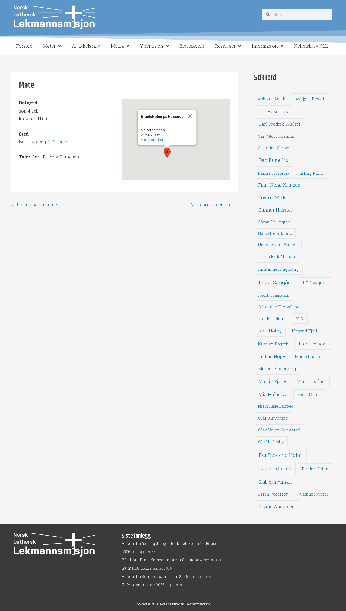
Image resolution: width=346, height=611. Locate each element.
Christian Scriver (274, 147)
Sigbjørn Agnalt (275, 482)
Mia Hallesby (272, 394)
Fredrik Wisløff (274, 197)
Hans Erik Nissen (276, 256)
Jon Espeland (272, 318)
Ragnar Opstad (275, 468)
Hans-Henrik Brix (275, 233)
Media (117, 46)
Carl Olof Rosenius (276, 136)
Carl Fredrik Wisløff (279, 124)
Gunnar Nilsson (275, 210)
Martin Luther (310, 381)
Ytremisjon (151, 46)
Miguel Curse (309, 394)
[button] (167, 153)
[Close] (190, 116)
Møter (49, 46)
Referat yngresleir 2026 (143, 584)
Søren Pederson (273, 494)
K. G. (300, 318)
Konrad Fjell (304, 330)
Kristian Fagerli (273, 343)
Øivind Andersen (276, 506)
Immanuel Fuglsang (278, 269)
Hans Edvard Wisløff (278, 244)
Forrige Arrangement (36, 205)
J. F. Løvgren (314, 282)
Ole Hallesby (271, 441)
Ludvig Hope (271, 356)
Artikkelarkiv (86, 46)
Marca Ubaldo (308, 356)
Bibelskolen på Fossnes (43, 141)
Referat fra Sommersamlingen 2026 (155, 576)
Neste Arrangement (214, 205)
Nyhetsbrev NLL (311, 46)
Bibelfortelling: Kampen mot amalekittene (160, 559)
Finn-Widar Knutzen (279, 185)
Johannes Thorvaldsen (280, 306)
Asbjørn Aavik (271, 98)
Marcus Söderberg (277, 368)
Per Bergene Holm (280, 454)
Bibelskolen (191, 46)
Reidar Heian (315, 468)
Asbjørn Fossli (309, 98)
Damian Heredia (273, 173)
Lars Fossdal (313, 344)
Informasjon (265, 46)
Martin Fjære (272, 381)
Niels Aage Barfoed (276, 406)
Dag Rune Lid (273, 160)
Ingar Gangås (275, 282)
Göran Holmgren (274, 221)
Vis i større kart (153, 140)
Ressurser (225, 46)
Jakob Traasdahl (274, 295)
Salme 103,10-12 (135, 568)
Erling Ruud (311, 173)
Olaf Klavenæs (273, 418)
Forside (24, 46)
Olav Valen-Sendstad (279, 429)
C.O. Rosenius (273, 111)
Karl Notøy (270, 330)
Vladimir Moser (313, 494)
